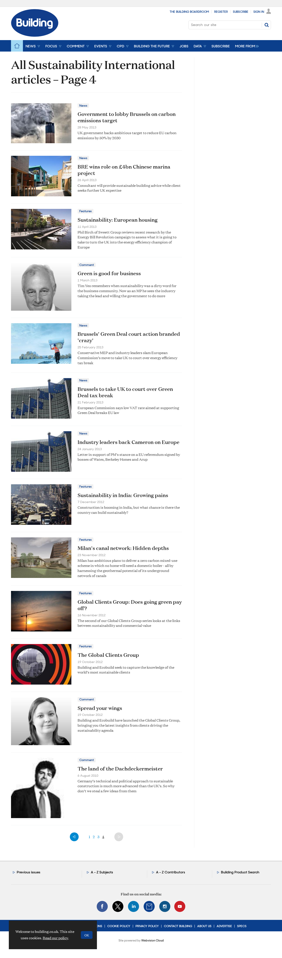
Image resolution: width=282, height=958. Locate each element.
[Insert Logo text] (34, 35)
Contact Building (178, 926)
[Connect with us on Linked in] (133, 906)
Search (266, 24)
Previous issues (28, 872)
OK (86, 935)
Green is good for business (109, 273)
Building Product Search (240, 872)
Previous (74, 836)
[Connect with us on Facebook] (102, 906)
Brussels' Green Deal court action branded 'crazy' (129, 337)
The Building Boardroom (189, 11)
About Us (204, 926)
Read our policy (55, 937)
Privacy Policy (147, 926)
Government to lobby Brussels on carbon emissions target (127, 117)
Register (221, 11)
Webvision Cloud (152, 940)
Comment (86, 265)
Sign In (258, 11)
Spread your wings (100, 707)
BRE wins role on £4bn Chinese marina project (124, 169)
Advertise (224, 926)
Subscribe (240, 11)
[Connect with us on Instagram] (165, 906)
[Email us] (149, 906)
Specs (242, 926)
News (83, 106)
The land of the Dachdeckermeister (120, 768)
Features (85, 211)
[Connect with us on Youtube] (180, 906)
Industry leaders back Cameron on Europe (128, 442)
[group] (245, 46)
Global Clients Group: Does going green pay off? (130, 605)
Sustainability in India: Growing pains (123, 495)
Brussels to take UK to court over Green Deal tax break (125, 392)
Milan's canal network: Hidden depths (123, 547)
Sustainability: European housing (118, 219)
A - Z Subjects (102, 872)
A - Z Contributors (170, 872)
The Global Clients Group (108, 654)
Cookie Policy (118, 926)
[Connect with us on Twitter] (118, 906)
